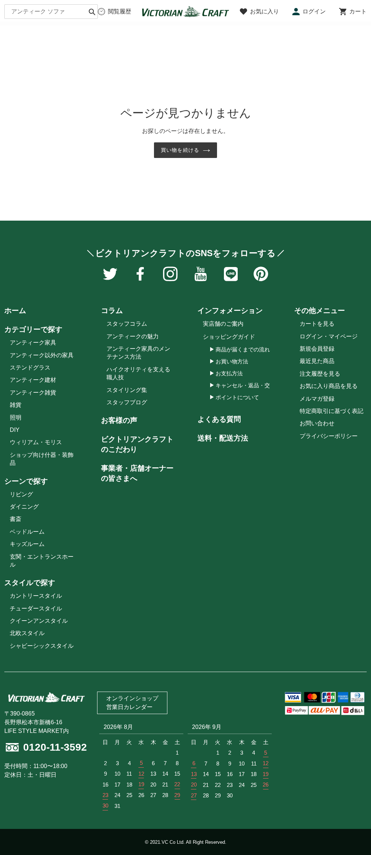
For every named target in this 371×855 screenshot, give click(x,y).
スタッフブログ (127, 402)
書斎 (15, 519)
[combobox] (51, 11)
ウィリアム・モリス (36, 442)
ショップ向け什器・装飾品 (42, 459)
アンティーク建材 (33, 380)
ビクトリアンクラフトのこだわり (137, 444)
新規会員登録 (317, 349)
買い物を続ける (180, 150)
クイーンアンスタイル (39, 621)
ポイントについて (237, 397)
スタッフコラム (127, 324)
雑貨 (15, 405)
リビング (21, 494)
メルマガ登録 (317, 399)
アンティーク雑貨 (33, 392)
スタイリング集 (127, 390)
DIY (15, 430)
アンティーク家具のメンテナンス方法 (138, 353)
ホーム (15, 310)
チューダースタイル (36, 608)
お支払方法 (229, 373)
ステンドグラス (30, 367)
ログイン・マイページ (329, 336)
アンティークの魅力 (133, 336)
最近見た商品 (317, 361)
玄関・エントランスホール (42, 561)
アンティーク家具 (33, 342)
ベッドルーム (27, 532)
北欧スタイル (27, 633)
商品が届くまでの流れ (243, 349)
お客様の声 (119, 420)
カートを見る (317, 324)
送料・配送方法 (222, 438)
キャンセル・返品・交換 (245, 385)
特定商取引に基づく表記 (331, 411)
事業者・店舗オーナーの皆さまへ (137, 473)
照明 (15, 417)
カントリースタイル (36, 596)
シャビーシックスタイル (42, 646)
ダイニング (24, 507)
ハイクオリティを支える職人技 (138, 373)
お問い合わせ (317, 423)
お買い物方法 (232, 361)
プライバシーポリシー (329, 436)
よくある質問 (219, 419)
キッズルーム (27, 544)
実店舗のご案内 (223, 324)
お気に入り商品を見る (329, 386)
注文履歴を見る (320, 374)
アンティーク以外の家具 (42, 355)
